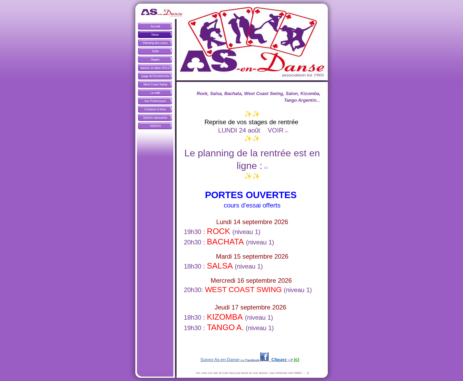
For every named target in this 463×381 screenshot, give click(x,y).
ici (286, 131)
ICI (266, 167)
